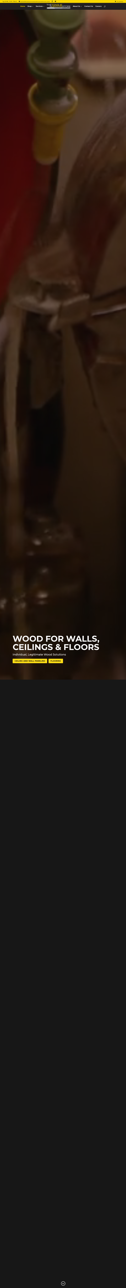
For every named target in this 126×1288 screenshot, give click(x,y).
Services (39, 6)
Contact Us (88, 6)
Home (22, 6)
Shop (29, 6)
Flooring (55, 661)
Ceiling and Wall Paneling (30, 661)
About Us (76, 6)
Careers (98, 6)
